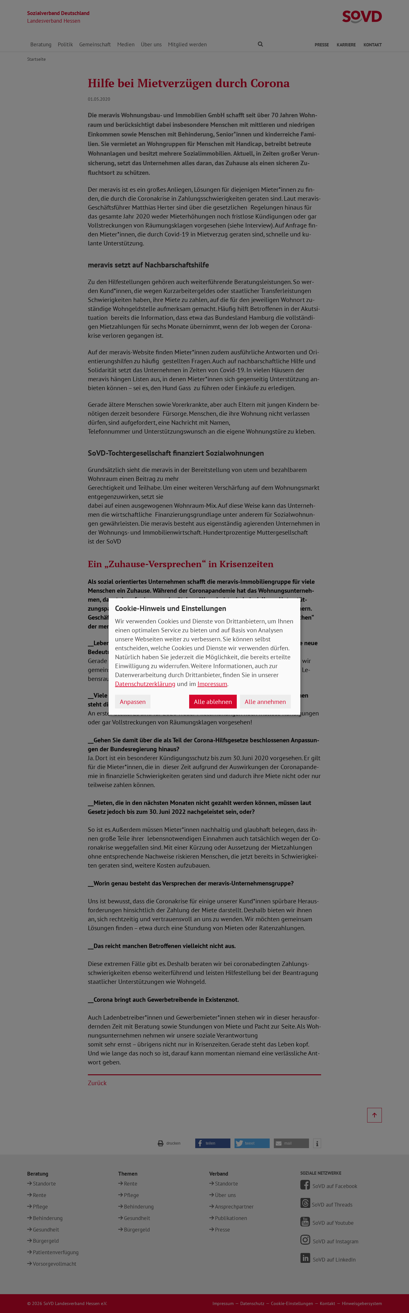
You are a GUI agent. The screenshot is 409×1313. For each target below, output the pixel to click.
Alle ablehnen (213, 702)
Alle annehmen (265, 702)
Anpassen (133, 702)
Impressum (212, 684)
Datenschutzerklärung (145, 684)
